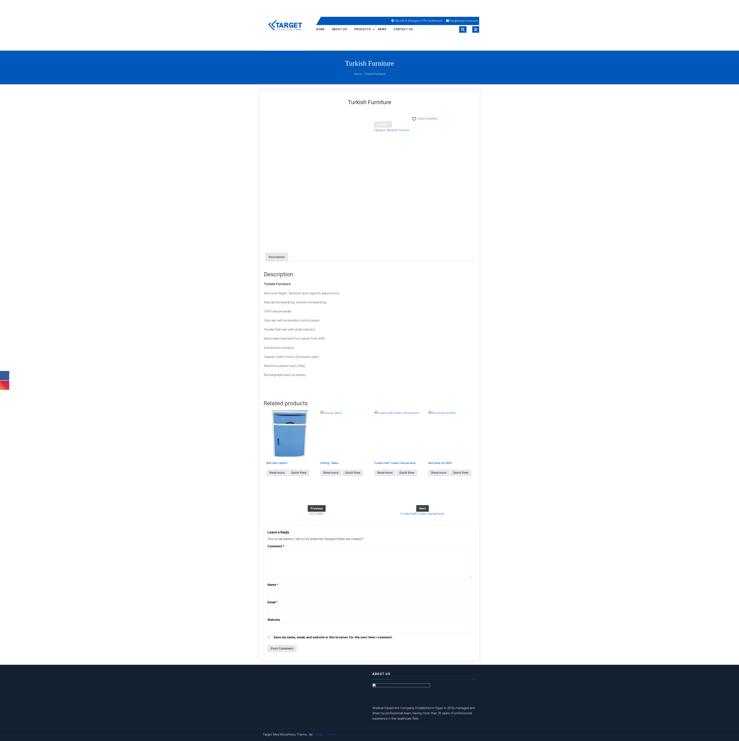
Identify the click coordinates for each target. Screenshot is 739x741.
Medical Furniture (398, 130)
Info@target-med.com (464, 21)
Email (273, 602)
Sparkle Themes (324, 734)
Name (273, 585)
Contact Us (403, 29)
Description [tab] (277, 257)
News (382, 29)
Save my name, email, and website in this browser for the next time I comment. (333, 637)
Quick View (298, 472)
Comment (276, 546)
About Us (339, 29)
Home (320, 29)
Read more (277, 472)
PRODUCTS (362, 29)
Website (274, 620)
